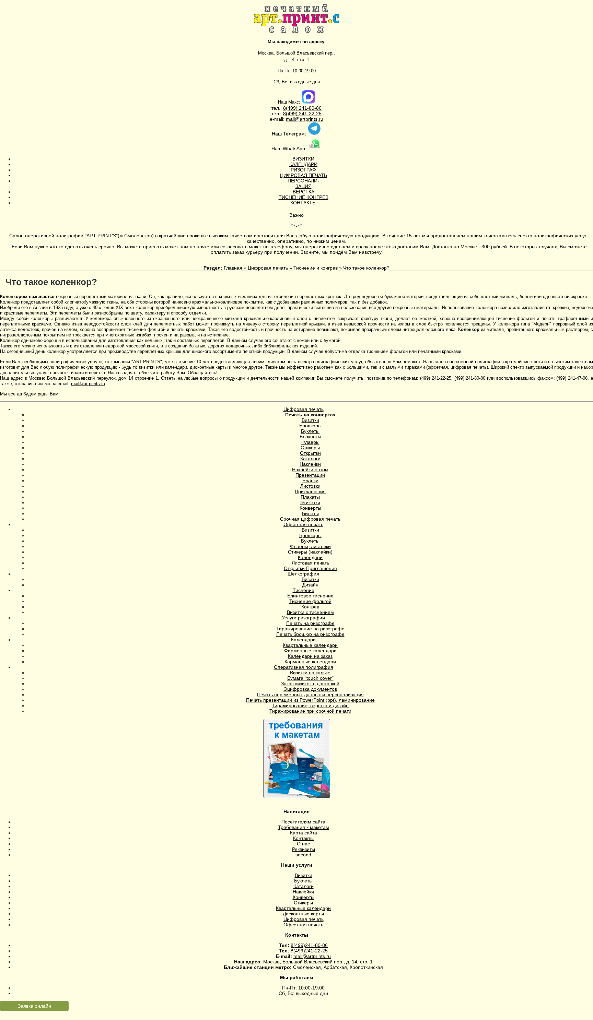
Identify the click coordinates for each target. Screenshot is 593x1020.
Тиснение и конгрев (315, 268)
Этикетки (310, 502)
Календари (310, 557)
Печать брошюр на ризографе (310, 634)
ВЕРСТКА (303, 191)
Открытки (310, 453)
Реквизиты (303, 849)
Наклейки (310, 464)
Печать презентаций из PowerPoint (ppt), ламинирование (310, 700)
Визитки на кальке (310, 672)
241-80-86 (310, 108)
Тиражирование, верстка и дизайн (310, 705)
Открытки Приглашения (310, 568)
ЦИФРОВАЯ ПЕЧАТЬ (303, 175)
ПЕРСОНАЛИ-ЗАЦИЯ (303, 183)
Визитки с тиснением (310, 612)
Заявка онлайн (34, 1006)
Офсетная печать (303, 524)
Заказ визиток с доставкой (310, 683)
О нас (303, 843)
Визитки (310, 420)
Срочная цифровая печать (310, 519)
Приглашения (310, 491)
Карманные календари (310, 661)
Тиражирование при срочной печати (310, 711)
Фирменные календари (310, 650)
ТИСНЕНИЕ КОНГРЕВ (303, 197)
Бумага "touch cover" (310, 678)
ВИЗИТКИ (303, 159)
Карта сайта (303, 832)
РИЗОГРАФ (303, 170)
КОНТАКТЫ (303, 202)
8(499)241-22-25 (309, 950)
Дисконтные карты (303, 913)
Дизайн (310, 585)
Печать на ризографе (310, 623)
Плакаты (310, 497)
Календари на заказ (310, 656)
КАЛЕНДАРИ (303, 164)
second (303, 854)
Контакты (303, 838)
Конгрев (310, 606)
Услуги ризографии (303, 617)
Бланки (310, 480)
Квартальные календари (310, 645)
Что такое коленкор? (366, 268)
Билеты (310, 513)
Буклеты (310, 431)
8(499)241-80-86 (309, 945)
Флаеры (310, 442)
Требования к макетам (303, 827)
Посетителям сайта (303, 822)
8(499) (290, 108)
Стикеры (310, 447)
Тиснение (303, 590)
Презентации (310, 475)
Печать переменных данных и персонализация (310, 694)
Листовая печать (310, 563)
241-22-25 (310, 113)
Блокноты (310, 436)
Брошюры (310, 425)
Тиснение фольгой (310, 601)
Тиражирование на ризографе (310, 628)
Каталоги (310, 458)
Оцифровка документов (310, 689)
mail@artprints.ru (304, 119)
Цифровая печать (268, 268)
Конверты (310, 508)
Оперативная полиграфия (303, 667)
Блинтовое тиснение (310, 595)
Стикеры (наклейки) (310, 552)
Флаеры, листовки (310, 546)
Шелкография (303, 574)
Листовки (310, 486)
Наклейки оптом (310, 469)
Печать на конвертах (310, 414)
